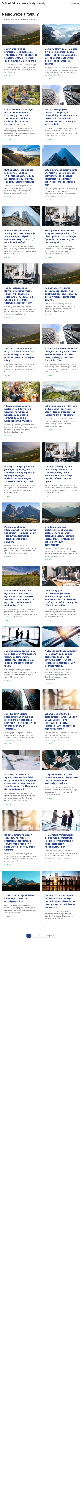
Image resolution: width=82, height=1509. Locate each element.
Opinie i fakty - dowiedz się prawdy (23, 3)
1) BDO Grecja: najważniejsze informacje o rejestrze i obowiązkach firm (19, 898)
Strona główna (74, 3)
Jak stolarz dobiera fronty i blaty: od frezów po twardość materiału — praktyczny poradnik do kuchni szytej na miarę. (19, 354)
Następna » (49, 936)
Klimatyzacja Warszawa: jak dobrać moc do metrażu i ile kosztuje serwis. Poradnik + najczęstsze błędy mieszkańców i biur (59, 841)
